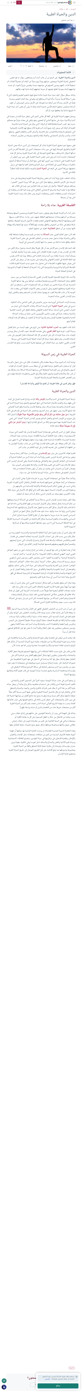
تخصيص (47, 1379)
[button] (26, 66)
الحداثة (46, 234)
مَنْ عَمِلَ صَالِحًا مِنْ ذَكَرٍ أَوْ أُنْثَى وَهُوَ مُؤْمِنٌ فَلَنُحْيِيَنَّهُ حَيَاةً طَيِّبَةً (43, 414)
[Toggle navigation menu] (74, 3)
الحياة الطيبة (57, 306)
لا (35, 1384)
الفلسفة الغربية (66, 205)
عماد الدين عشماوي (67, 20)
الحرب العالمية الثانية (49, 327)
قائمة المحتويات (64, 72)
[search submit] (19, 2)
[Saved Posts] (8, 2)
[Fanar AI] (4, 1387)
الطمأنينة (51, 228)
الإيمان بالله (40, 399)
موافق (58, 1385)
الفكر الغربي (51, 331)
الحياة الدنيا (42, 168)
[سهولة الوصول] (11, 2)
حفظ (70, 66)
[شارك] (4, 1380)
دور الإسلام (45, 453)
